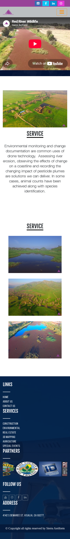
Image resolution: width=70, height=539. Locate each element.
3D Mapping (9, 437)
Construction (10, 423)
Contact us (9, 406)
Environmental (11, 428)
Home (6, 397)
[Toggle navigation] (62, 12)
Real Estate (9, 432)
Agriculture (9, 441)
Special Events (11, 446)
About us (8, 401)
